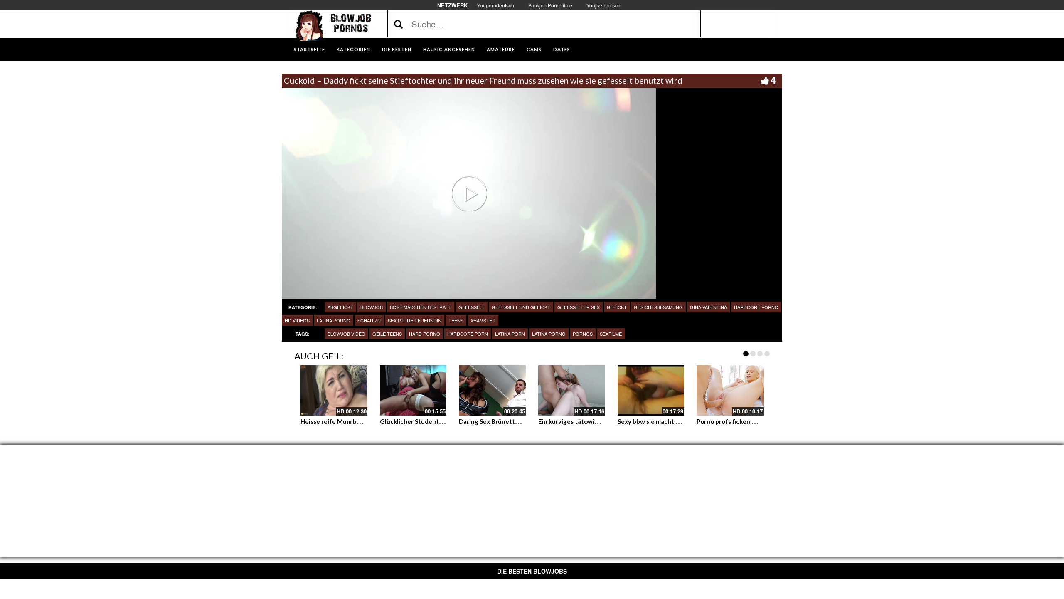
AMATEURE (501, 49)
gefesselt (471, 307)
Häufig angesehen (449, 49)
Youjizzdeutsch (603, 5)
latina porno (333, 320)
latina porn (510, 333)
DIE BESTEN (396, 49)
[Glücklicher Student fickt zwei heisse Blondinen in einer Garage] (413, 390)
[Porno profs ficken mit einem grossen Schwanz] (730, 390)
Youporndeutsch (495, 5)
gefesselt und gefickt (521, 307)
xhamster (482, 320)
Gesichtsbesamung (658, 307)
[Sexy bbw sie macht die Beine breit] (651, 390)
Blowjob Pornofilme (550, 5)
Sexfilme (611, 333)
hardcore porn (467, 333)
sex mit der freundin (414, 320)
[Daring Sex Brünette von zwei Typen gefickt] (492, 390)
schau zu (369, 320)
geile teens (387, 333)
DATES (561, 49)
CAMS (534, 49)
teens (455, 320)
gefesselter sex (578, 307)
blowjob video (346, 333)
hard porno (424, 333)
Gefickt (617, 307)
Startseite (309, 49)
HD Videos (297, 320)
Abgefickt (340, 307)
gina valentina (708, 307)
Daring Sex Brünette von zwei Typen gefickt (523, 421)
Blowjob (371, 307)
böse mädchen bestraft (420, 307)
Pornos (583, 333)
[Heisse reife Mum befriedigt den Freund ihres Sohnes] (333, 390)
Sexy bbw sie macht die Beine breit (668, 421)
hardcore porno (756, 307)
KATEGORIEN (353, 49)
